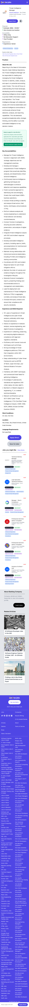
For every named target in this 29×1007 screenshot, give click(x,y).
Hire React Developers (21, 850)
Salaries (3, 726)
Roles (2, 730)
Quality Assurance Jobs (6, 976)
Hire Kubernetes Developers (19, 801)
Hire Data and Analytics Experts (20, 786)
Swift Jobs (4, 998)
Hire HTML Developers (18, 891)
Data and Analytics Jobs (6, 839)
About (17, 723)
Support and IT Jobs (7, 834)
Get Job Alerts (14, 702)
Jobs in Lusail (5, 805)
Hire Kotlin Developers (21, 986)
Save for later (14, 444)
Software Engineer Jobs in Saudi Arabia (7, 768)
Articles (3, 723)
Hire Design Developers (18, 989)
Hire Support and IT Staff (20, 779)
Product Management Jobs (7, 952)
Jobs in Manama (5, 807)
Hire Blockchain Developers (19, 974)
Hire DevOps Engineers (18, 769)
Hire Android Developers (18, 931)
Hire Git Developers (20, 841)
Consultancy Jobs (6, 910)
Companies (18, 712)
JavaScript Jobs (5, 858)
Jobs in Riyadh (5, 798)
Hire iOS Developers (20, 970)
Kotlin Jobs (18, 738)
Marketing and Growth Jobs (7, 983)
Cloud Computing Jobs (6, 824)
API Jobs (3, 869)
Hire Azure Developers (21, 813)
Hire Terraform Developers (19, 860)
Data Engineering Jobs (6, 898)
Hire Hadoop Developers (18, 993)
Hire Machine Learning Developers (21, 816)
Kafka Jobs (4, 966)
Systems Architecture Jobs (7, 914)
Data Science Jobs (6, 892)
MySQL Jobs (4, 921)
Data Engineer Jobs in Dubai (7, 745)
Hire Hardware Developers (19, 978)
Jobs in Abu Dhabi (6, 780)
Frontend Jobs (5, 906)
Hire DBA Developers (21, 981)
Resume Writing (19, 715)
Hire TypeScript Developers (19, 914)
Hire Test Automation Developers (21, 939)
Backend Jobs (5, 890)
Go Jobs (3, 931)
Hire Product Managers (18, 927)
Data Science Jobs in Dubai (7, 750)
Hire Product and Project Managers (20, 790)
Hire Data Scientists (20, 847)
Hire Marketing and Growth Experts (20, 965)
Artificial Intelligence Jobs (7, 882)
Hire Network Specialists (19, 855)
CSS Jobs (4, 924)
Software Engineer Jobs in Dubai (6, 739)
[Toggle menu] (27, 2)
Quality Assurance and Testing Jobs (7, 918)
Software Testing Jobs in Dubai (7, 792)
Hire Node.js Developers (18, 895)
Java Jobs (4, 853)
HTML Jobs (4, 926)
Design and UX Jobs (7, 937)
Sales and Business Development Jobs (6, 830)
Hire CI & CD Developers (18, 810)
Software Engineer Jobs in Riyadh (6, 772)
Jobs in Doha (5, 800)
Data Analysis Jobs (6, 876)
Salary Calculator (6, 733)
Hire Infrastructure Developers (20, 935)
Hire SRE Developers (21, 968)
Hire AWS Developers (21, 754)
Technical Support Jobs (6, 873)
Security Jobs (5, 821)
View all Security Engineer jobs (9, 55)
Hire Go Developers (20, 899)
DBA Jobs (4, 995)
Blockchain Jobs (5, 991)
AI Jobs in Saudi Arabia (5, 776)
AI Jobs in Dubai (5, 786)
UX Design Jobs (5, 973)
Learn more (19, 605)
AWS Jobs (4, 816)
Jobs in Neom (5, 802)
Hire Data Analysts (20, 826)
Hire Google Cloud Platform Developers (21, 902)
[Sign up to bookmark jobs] (20, 21)
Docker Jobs (4, 878)
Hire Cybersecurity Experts (20, 761)
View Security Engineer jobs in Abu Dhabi (12, 54)
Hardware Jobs (5, 993)
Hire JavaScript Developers (19, 805)
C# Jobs (3, 908)
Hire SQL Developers (21, 783)
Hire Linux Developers (21, 839)
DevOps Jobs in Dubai (7, 789)
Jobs (2, 712)
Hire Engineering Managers (19, 923)
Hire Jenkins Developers (18, 910)
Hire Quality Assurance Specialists (21, 956)
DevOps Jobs (5, 827)
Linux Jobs (4, 885)
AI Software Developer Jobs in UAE (6, 759)
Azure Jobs (4, 863)
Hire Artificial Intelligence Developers (19, 834)
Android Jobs (5, 955)
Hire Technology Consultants (19, 870)
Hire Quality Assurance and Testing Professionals (21, 879)
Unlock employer (14, 12)
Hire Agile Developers (21, 793)
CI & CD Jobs (5, 861)
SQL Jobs (4, 836)
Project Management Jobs (7, 850)
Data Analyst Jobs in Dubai (7, 754)
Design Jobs (18, 740)
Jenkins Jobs (5, 940)
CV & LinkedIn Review (21, 719)
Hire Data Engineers (20, 852)
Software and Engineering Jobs (6, 813)
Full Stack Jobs (5, 979)
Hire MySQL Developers (18, 884)
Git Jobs (3, 887)
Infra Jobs (4, 957)
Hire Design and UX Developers (20, 906)
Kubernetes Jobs (6, 856)
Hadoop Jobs (19, 743)
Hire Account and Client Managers (20, 943)
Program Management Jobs (7, 969)
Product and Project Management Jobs (6, 843)
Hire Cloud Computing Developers (21, 765)
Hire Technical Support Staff (19, 823)
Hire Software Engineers (19, 750)
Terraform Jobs (5, 903)
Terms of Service (20, 726)
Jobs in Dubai (5, 795)
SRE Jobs (4, 986)
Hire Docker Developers (18, 829)
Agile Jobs (4, 847)
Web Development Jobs (20, 746)
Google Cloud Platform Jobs (5, 934)
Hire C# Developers (20, 867)
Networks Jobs (5, 901)
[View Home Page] (6, 2)
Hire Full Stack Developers (19, 961)
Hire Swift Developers (21, 984)
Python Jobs (4, 818)
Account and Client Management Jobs (6, 963)
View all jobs (21, 450)
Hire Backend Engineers (19, 844)
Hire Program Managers (19, 950)
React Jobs (4, 894)
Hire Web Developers (21, 997)
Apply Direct (12, 21)
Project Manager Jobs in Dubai (7, 783)
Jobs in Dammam (6, 809)
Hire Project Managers (21, 796)
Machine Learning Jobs (6, 866)
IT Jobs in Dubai (5, 742)
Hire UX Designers (20, 953)
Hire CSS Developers (21, 888)
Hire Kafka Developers (21, 947)
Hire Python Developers (18, 757)
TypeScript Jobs (5, 942)
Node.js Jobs (5, 928)
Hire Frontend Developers (19, 864)
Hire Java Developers (21, 798)
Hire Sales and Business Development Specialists (21, 774)
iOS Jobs (3, 988)
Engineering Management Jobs (6, 947)
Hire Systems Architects (19, 874)
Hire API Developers (20, 820)
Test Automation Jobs (7, 960)
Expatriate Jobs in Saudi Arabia (6, 764)
